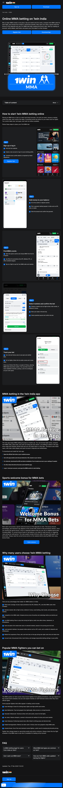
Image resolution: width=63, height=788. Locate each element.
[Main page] (10, 2)
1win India (4, 12)
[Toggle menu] (3, 2)
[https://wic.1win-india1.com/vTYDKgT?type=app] (31, 785)
